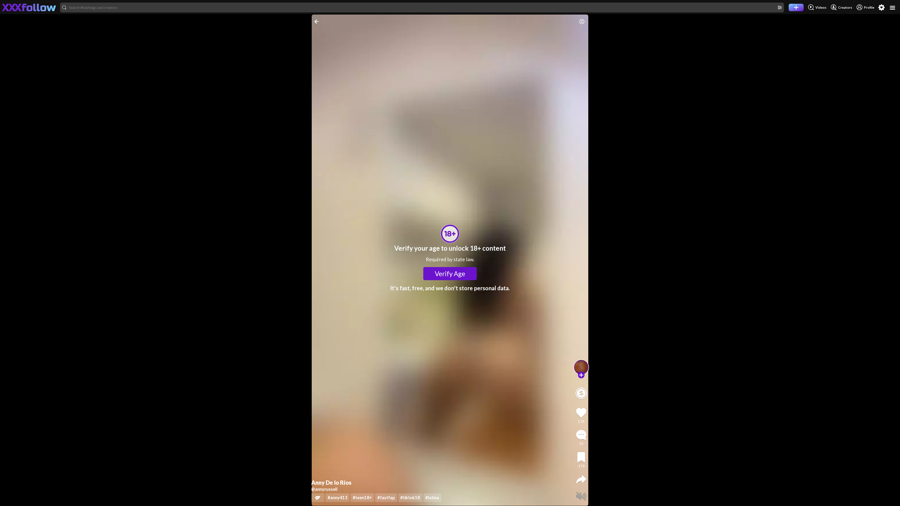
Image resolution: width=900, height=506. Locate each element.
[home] (29, 7)
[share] (581, 479)
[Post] (796, 7)
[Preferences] (881, 7)
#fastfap (386, 497)
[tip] (581, 393)
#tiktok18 (410, 497)
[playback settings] (582, 21)
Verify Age (450, 274)
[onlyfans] (317, 497)
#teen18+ (362, 497)
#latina (432, 497)
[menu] (893, 8)
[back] (317, 21)
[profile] (581, 367)
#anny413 (337, 497)
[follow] (581, 375)
